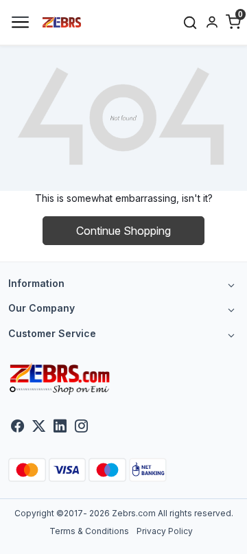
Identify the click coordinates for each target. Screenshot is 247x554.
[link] (190, 22)
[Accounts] (212, 22)
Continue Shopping (123, 231)
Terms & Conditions (89, 531)
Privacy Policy (165, 531)
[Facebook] (17, 427)
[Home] (62, 21)
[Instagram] (81, 427)
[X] (39, 427)
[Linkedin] (60, 427)
